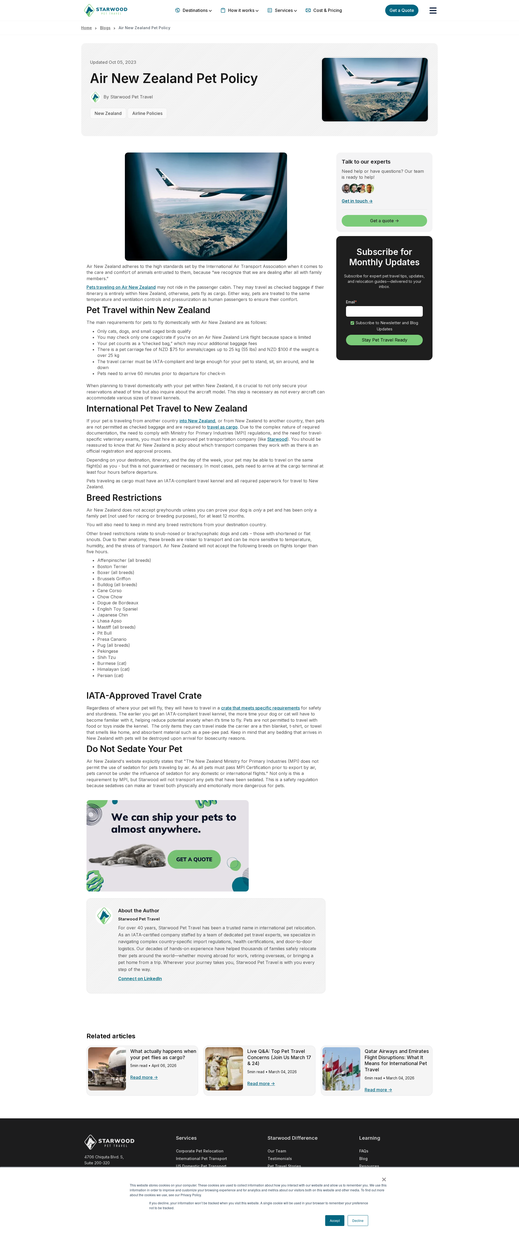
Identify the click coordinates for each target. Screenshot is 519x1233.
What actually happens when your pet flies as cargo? (163, 1054)
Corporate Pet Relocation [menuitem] (200, 1151)
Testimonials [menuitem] (280, 1158)
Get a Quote (402, 10)
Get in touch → (357, 201)
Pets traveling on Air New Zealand (121, 287)
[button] (433, 10)
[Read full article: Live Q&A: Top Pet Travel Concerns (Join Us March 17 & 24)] (224, 1089)
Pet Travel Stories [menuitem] (284, 1166)
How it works (241, 10)
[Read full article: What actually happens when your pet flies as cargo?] (107, 1089)
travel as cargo (222, 427)
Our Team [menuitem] (277, 1151)
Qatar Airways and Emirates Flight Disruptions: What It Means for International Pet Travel (397, 1060)
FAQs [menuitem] (363, 1151)
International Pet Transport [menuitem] (201, 1158)
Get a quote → (384, 221)
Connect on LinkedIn (140, 978)
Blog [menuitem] (363, 1158)
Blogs (105, 27)
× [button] (384, 1177)
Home (86, 27)
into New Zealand (197, 420)
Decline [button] (358, 1220)
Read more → (144, 1077)
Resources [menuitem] (369, 1166)
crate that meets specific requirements (260, 708)
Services (284, 10)
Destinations (195, 10)
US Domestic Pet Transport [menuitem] (201, 1166)
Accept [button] (335, 1220)
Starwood (277, 439)
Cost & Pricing (327, 10)
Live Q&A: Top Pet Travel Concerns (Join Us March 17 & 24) (279, 1057)
